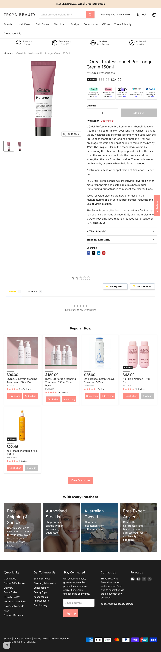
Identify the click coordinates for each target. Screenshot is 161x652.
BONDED (11, 385)
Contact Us (10, 578)
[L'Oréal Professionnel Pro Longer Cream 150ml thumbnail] (9, 146)
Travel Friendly (122, 24)
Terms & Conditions (15, 601)
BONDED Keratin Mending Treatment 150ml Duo (22, 380)
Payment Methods (14, 606)
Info (96, 96)
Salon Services (42, 578)
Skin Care (41, 24)
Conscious (89, 24)
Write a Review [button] (143, 286)
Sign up (71, 613)
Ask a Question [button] (117, 286)
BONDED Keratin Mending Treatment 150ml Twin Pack (60, 382)
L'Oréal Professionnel (102, 72)
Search (7, 638)
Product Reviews (13, 615)
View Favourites (80, 480)
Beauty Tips (40, 592)
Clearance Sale (12, 33)
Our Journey (40, 605)
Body (74, 24)
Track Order (10, 592)
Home (7, 53)
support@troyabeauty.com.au (117, 603)
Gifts (105, 24)
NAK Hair (127, 385)
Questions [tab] (32, 291)
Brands (8, 24)
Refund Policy (40, 638)
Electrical (59, 24)
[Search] (90, 14)
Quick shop (14, 396)
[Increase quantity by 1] (114, 113)
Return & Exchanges (15, 583)
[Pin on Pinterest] (103, 253)
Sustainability (41, 587)
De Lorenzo (89, 385)
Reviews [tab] (12, 291)
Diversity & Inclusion (45, 583)
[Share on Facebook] (88, 253)
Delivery (8, 587)
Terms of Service (22, 638)
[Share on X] (93, 253)
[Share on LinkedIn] (98, 253)
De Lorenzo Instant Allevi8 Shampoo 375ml (99, 380)
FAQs (7, 610)
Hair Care (24, 24)
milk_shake (12, 457)
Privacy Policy (11, 596)
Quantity (91, 105)
